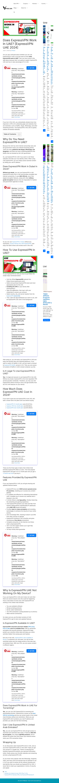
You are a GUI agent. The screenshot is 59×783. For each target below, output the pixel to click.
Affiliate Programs (47, 291)
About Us (23, 8)
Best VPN (16, 3)
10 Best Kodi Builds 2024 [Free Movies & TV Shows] (44, 179)
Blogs (15, 8)
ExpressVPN (13, 296)
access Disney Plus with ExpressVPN (20, 243)
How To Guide (52, 165)
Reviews (34, 3)
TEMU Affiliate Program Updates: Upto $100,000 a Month (47, 299)
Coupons (25, 3)
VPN (6, 771)
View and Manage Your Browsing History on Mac (44, 61)
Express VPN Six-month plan (15, 406)
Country (43, 3)
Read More (44, 130)
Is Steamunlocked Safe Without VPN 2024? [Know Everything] (48, 183)
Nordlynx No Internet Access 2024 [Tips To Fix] (16, 773)
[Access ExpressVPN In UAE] (7, 67)
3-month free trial (8, 473)
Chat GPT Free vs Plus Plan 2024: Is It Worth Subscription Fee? (52, 66)
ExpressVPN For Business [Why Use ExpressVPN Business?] (19, 774)
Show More (17, 117)
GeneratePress (37, 780)
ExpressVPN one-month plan (15, 407)
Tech (52, 45)
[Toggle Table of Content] (18, 134)
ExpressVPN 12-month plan (14, 404)
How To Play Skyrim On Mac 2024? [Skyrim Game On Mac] (52, 185)
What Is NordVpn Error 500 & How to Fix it (48, 59)
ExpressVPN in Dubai (18, 242)
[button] (14, 12)
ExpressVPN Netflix (10, 365)
